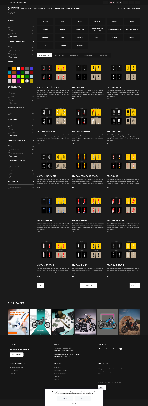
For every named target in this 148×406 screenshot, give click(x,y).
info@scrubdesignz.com (18, 2)
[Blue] (31, 68)
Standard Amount (22, 187)
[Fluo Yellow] (22, 76)
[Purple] (18, 81)
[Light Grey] (9, 81)
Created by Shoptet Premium (13, 403)
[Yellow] (22, 81)
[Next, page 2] (137, 285)
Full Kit (22, 47)
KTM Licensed (21, 149)
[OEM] (27, 81)
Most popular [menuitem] (74, 55)
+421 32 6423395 (67, 348)
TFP (21, 174)
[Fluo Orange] (9, 76)
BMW (21, 30)
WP (21, 125)
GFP (22, 170)
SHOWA (21, 132)
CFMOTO (22, 33)
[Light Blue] (31, 76)
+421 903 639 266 (67, 350)
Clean (22, 96)
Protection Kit (21, 54)
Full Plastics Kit (22, 167)
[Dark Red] (31, 72)
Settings (74, 403)
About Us (56, 379)
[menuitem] (27, 8)
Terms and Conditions (60, 373)
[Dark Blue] (18, 72)
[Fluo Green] (18, 76)
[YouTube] (120, 349)
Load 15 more (88, 285)
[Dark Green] (22, 72)
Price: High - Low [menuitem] (59, 55)
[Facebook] (113, 349)
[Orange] (14, 68)
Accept (83, 398)
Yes (22, 113)
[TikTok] (99, 349)
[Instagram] (106, 349)
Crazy (21, 100)
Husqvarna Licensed (21, 153)
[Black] (9, 68)
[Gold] (31, 81)
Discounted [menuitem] (103, 55)
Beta (22, 26)
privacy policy (124, 382)
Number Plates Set (22, 51)
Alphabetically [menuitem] (88, 55)
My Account (57, 367)
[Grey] (27, 68)
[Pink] (14, 81)
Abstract (21, 93)
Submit (102, 387)
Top (40, 285)
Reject (65, 398)
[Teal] (9, 72)
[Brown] (14, 72)
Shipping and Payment (60, 370)
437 (132, 285)
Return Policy (58, 376)
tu (92, 393)
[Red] (22, 68)
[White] (18, 68)
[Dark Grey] (27, 72)
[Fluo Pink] (14, 76)
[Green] (27, 76)
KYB (21, 129)
